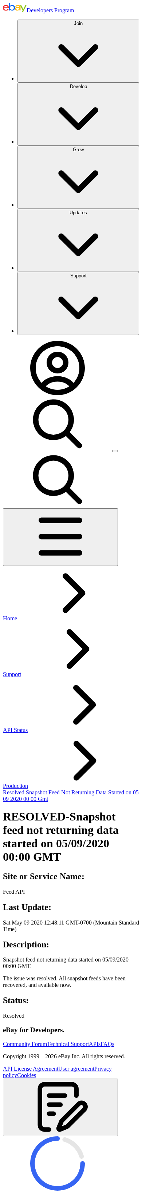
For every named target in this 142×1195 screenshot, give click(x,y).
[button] (60, 1107)
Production (15, 786)
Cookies (26, 1075)
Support (78, 275)
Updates (78, 212)
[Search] (57, 449)
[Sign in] (57, 393)
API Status (15, 730)
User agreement (76, 1069)
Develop (78, 86)
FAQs (107, 1044)
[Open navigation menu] (60, 537)
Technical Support (68, 1044)
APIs (94, 1044)
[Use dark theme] (115, 451)
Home (10, 618)
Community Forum (25, 1044)
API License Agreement (30, 1069)
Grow (78, 149)
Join (78, 23)
